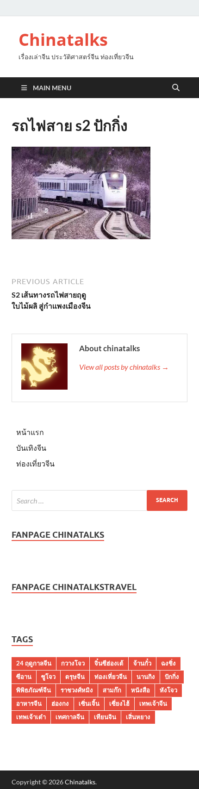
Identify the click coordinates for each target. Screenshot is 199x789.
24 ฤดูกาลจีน (33, 663)
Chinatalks (63, 39)
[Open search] (176, 88)
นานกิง (146, 676)
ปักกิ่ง (172, 676)
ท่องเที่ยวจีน (35, 463)
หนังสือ (140, 690)
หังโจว (168, 690)
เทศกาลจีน (70, 717)
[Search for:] (99, 500)
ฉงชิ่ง (168, 663)
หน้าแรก (30, 432)
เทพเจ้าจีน (153, 703)
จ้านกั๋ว (142, 663)
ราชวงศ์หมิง (77, 690)
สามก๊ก (112, 690)
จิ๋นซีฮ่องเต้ (109, 663)
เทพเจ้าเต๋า (31, 717)
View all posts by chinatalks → (124, 366)
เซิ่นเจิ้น (89, 703)
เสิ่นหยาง (138, 717)
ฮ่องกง (60, 703)
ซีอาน (23, 676)
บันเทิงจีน (31, 447)
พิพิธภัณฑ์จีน (33, 690)
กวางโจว (73, 663)
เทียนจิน (105, 717)
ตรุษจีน (75, 676)
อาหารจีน (29, 703)
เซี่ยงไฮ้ (119, 703)
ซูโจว (48, 676)
